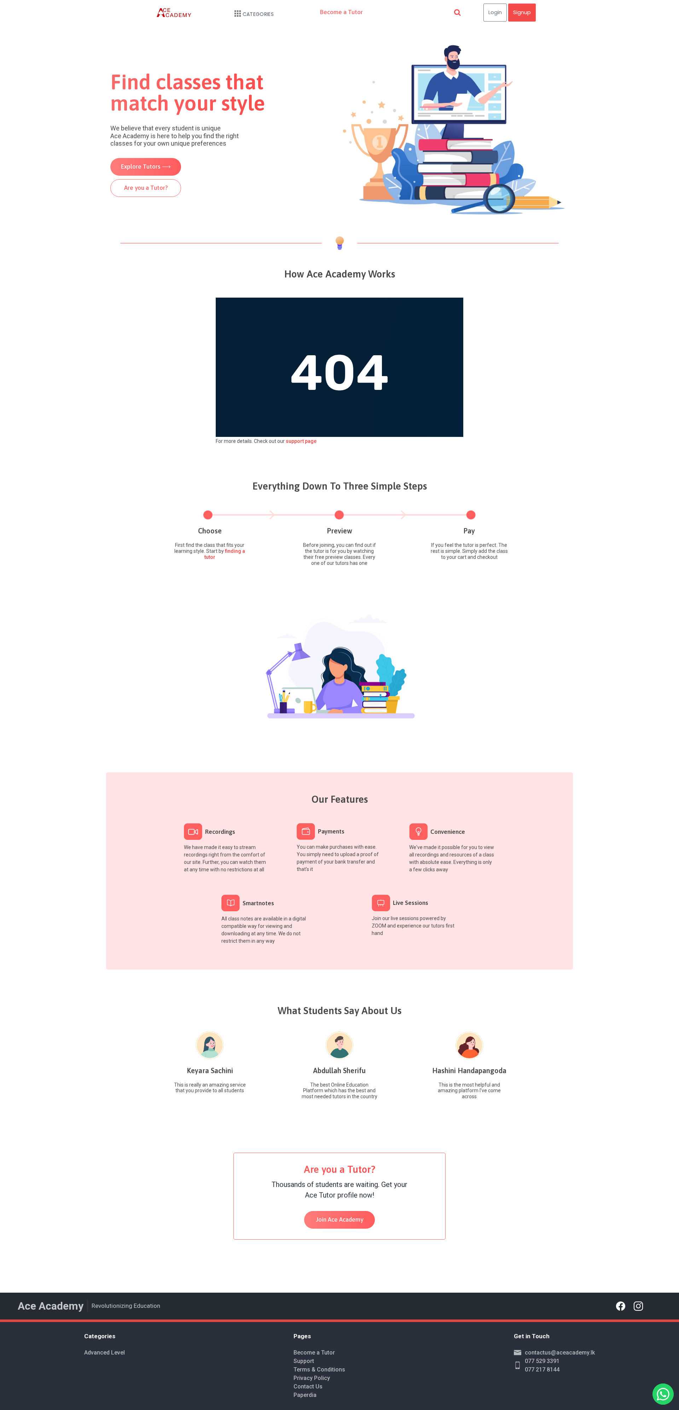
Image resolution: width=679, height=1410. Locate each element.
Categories (258, 14)
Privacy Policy (312, 1378)
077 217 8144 (542, 1369)
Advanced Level (104, 1352)
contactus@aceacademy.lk (560, 1352)
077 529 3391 (542, 1361)
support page (301, 441)
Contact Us (308, 1386)
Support (304, 1361)
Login (495, 12)
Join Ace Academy (339, 1219)
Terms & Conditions (319, 1369)
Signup (522, 12)
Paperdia (305, 1395)
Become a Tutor (341, 12)
